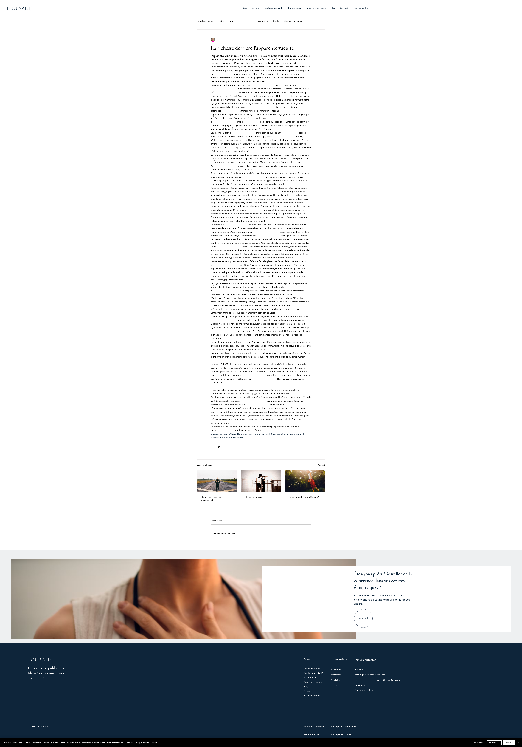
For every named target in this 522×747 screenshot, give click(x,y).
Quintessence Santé (313, 673)
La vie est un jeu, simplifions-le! (304, 497)
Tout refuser (494, 742)
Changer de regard (293, 21)
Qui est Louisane (312, 668)
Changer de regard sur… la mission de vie (213, 498)
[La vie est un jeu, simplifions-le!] (305, 481)
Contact (308, 691)
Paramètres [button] (479, 742)
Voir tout (321, 465)
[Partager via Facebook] (212, 447)
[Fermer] (518, 742)
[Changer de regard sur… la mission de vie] (217, 481)
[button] (315, 8)
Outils (276, 21)
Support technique (364, 690)
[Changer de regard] (261, 481)
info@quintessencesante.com (370, 675)
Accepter (509, 742)
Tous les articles (205, 21)
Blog (306, 686)
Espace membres (312, 695)
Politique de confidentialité (146, 742)
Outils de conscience (314, 682)
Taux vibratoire (248, 21)
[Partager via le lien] (218, 447)
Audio (221, 21)
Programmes (310, 677)
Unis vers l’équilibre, (44, 668)
